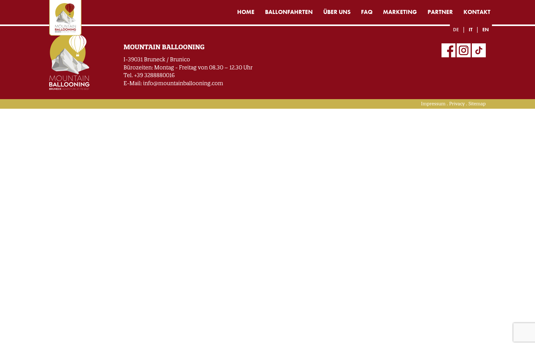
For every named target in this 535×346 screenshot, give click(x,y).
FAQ (366, 12)
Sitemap (477, 104)
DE (456, 29)
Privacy (457, 104)
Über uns (336, 12)
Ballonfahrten (289, 12)
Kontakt (476, 12)
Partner (440, 12)
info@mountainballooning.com (183, 83)
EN (485, 29)
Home (245, 12)
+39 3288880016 (154, 75)
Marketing (400, 12)
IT (470, 29)
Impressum (433, 104)
